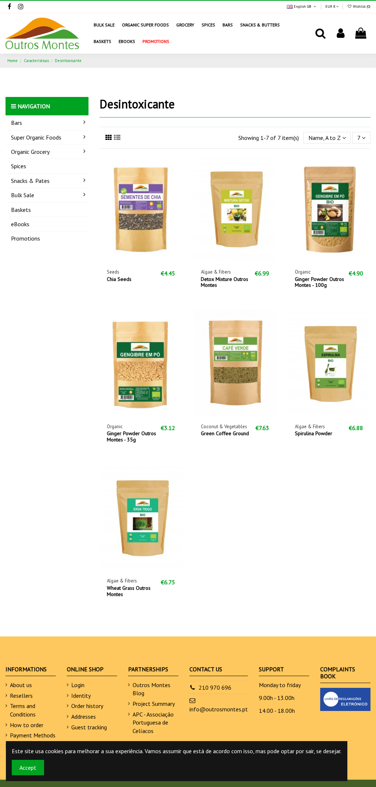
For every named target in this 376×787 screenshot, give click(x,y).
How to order (26, 725)
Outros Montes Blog (151, 689)
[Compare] (141, 259)
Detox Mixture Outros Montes (224, 282)
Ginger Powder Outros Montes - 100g (319, 282)
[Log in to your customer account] (340, 33)
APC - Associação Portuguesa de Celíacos (153, 722)
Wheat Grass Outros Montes (129, 591)
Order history (87, 706)
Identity (81, 695)
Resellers (21, 695)
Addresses (83, 716)
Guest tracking (89, 727)
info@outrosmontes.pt (218, 709)
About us (21, 685)
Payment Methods (32, 735)
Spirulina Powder (313, 433)
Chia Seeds (119, 279)
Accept (27, 767)
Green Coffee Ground (225, 433)
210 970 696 (215, 687)
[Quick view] (153, 259)
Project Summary (154, 703)
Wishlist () (361, 6)
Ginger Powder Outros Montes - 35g (131, 436)
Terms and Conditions (23, 710)
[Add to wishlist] (129, 259)
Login (77, 685)
